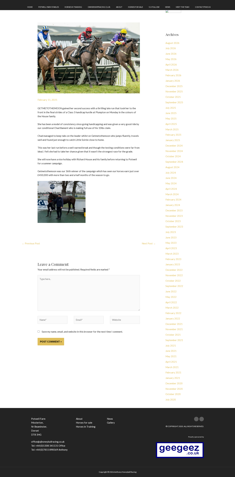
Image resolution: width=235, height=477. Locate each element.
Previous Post (31, 243)
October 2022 (173, 280)
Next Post (149, 243)
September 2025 (174, 102)
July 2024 (170, 172)
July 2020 (170, 399)
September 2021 (174, 340)
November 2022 (174, 275)
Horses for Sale (135, 7)
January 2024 (172, 205)
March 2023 (172, 253)
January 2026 (172, 80)
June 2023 (170, 237)
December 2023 (174, 210)
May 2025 (170, 118)
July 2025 (170, 107)
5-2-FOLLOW (154, 7)
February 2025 (173, 134)
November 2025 (174, 91)
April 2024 (171, 188)
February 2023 (173, 259)
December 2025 (174, 86)
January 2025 (172, 140)
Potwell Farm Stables (48, 7)
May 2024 (170, 183)
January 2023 (172, 264)
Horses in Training (73, 7)
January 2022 (172, 318)
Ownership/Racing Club (99, 7)
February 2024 (173, 199)
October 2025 (173, 96)
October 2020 (173, 394)
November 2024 (174, 151)
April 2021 (171, 361)
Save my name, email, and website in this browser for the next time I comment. (82, 331)
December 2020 (174, 383)
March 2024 (172, 194)
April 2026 (171, 64)
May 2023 (170, 242)
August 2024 (172, 167)
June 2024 (170, 177)
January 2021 (172, 377)
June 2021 (170, 350)
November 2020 (174, 388)
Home (30, 7)
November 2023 (174, 215)
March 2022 (172, 307)
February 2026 (173, 75)
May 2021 (170, 356)
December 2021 (174, 323)
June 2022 (170, 291)
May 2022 (170, 296)
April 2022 (171, 302)
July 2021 (170, 345)
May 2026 (170, 59)
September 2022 (174, 286)
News (167, 7)
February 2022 (173, 313)
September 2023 (174, 226)
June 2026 (170, 53)
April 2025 (171, 123)
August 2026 (172, 42)
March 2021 (172, 367)
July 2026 (170, 48)
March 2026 (172, 69)
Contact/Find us (203, 7)
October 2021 (173, 334)
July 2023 (170, 232)
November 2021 (174, 329)
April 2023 (171, 248)
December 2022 (174, 269)
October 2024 (173, 156)
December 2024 (174, 145)
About (119, 7)
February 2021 (173, 372)
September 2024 (174, 161)
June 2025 (170, 113)
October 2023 (173, 221)
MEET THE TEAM (182, 7)
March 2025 (172, 129)
